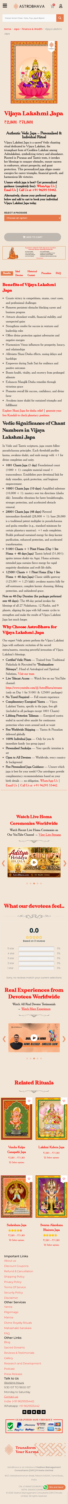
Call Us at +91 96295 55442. (38, 190)
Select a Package (15, 212)
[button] (29, 1101)
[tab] (7, 273)
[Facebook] (24, 1412)
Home (7, 29)
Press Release (13, 1374)
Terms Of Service (15, 1287)
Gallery (8, 1358)
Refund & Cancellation (18, 1271)
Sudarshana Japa (16, 1225)
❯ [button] (64, 863)
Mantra (8, 1317)
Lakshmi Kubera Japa (51, 1147)
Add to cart (34, 237)
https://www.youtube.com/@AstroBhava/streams (34, 687)
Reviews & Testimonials (19, 1352)
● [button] (27, 883)
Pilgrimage (11, 1312)
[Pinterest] (44, 1412)
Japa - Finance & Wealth (28, 29)
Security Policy (13, 1292)
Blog (7, 1342)
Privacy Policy (12, 1281)
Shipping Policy (14, 1276)
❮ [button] (3, 863)
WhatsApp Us (45, 186)
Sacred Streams (14, 1347)
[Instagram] (29, 1412)
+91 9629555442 (29, 1406)
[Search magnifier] (60, 18)
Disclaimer (11, 1297)
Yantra (8, 1306)
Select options (18, 1162)
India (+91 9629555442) (19, 1401)
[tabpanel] (34, 863)
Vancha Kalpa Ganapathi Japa (16, 1149)
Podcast (9, 1368)
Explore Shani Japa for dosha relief (22, 410)
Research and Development (22, 1363)
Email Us (10, 190)
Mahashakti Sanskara (17, 1328)
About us (10, 1260)
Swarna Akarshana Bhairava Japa (51, 1227)
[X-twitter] (39, 1412)
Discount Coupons (16, 1266)
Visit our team (26, 673)
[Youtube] (34, 1412)
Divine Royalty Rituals (18, 1322)
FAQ (7, 1333)
